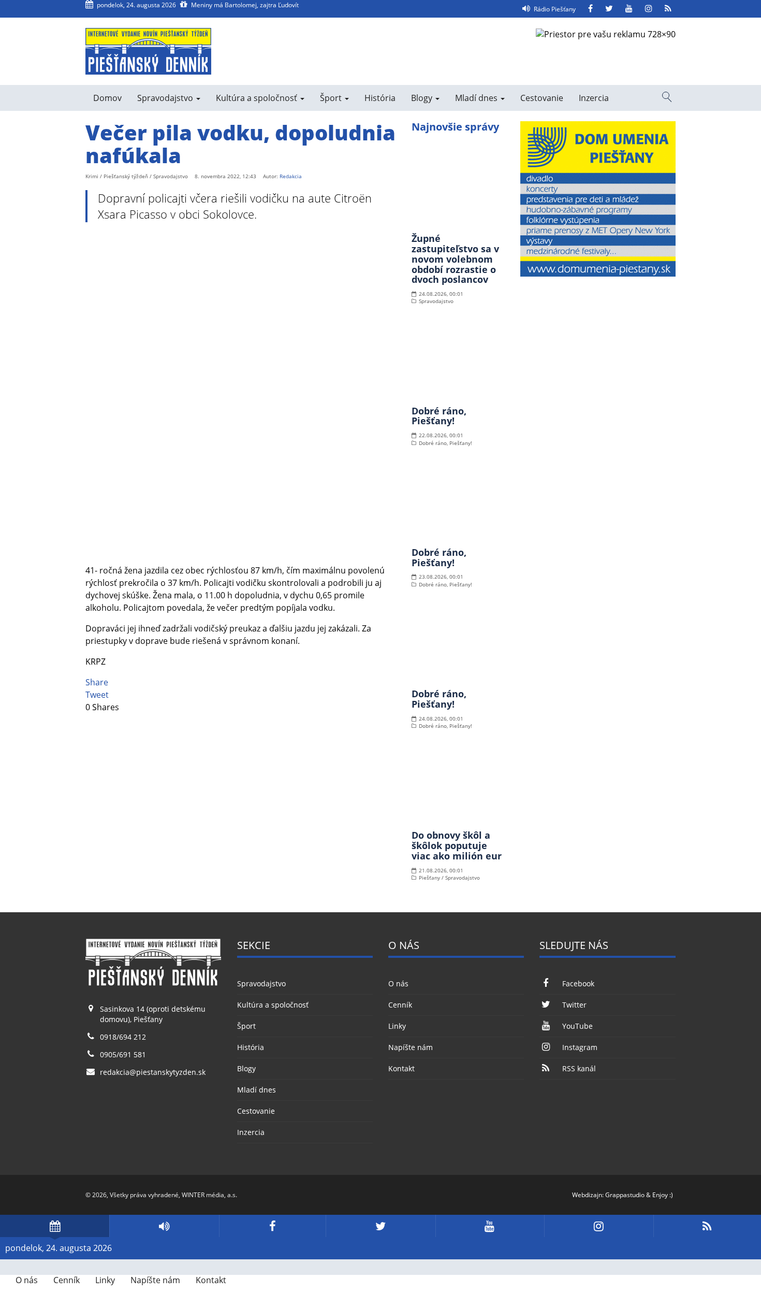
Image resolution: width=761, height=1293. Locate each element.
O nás (398, 983)
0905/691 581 (123, 1054)
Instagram (579, 1047)
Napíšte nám (410, 1047)
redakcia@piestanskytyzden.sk (153, 1072)
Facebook (578, 983)
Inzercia (594, 98)
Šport (332, 98)
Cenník (400, 1005)
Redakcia (291, 176)
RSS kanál (578, 1068)
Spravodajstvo (166, 98)
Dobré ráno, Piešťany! (439, 416)
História (380, 98)
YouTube (577, 1026)
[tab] (54, 1226)
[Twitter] (609, 9)
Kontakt (401, 1068)
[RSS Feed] (668, 9)
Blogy (422, 98)
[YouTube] (629, 9)
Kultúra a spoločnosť (257, 98)
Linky (397, 1026)
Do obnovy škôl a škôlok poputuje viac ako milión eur (457, 845)
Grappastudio (625, 1194)
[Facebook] (590, 9)
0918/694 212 (123, 1037)
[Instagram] (648, 9)
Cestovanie (541, 98)
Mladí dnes (477, 98)
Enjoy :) (662, 1194)
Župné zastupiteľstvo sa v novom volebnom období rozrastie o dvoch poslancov (455, 258)
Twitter (574, 1005)
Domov (107, 98)
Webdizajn (587, 1194)
